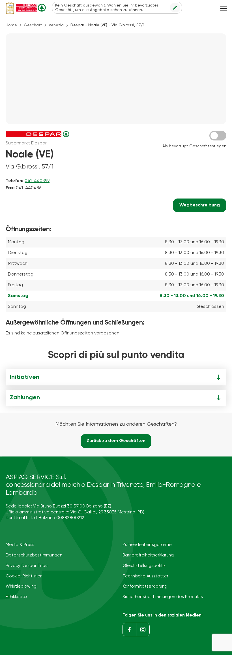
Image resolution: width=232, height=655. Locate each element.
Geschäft (33, 25)
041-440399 (37, 181)
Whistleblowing (21, 586)
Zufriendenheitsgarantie (147, 545)
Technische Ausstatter (145, 576)
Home (11, 25)
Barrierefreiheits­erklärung (148, 555)
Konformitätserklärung (145, 586)
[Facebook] (129, 629)
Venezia (56, 25)
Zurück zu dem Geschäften (116, 441)
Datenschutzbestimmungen (34, 555)
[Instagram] (143, 629)
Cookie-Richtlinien (24, 576)
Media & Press (20, 545)
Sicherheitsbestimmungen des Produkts (163, 597)
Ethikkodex (16, 597)
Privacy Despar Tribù (27, 566)
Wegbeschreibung (199, 205)
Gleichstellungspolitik (144, 566)
